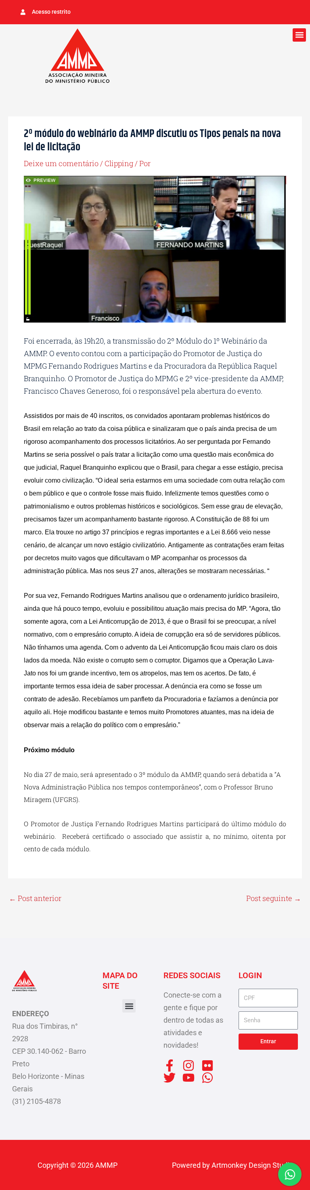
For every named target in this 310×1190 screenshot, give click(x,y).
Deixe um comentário (61, 163)
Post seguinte (273, 898)
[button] (299, 35)
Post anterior (35, 898)
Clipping (119, 163)
